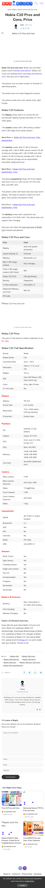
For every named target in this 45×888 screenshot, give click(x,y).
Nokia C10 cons (29, 656)
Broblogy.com (22, 640)
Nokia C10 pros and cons (30, 663)
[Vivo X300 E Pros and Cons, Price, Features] (33, 828)
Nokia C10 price (29, 659)
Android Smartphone (22, 71)
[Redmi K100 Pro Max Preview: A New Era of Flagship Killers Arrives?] (12, 828)
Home (9, 9)
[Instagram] (40, 709)
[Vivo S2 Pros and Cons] (12, 798)
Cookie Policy (29, 881)
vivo (5, 804)
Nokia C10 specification (13, 666)
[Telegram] (28, 28)
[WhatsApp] (26, 28)
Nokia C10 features (11, 659)
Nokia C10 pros (10, 663)
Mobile (14, 9)
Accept (22, 885)
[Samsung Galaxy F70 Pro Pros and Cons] (33, 798)
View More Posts (22, 692)
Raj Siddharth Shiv (10, 811)
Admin (22, 25)
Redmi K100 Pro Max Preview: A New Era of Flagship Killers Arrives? (11, 840)
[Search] (35, 3)
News (6, 834)
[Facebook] (21, 28)
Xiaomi (12, 834)
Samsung (29, 804)
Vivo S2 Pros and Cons (11, 808)
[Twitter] (23, 28)
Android (7, 802)
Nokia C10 (15, 656)
